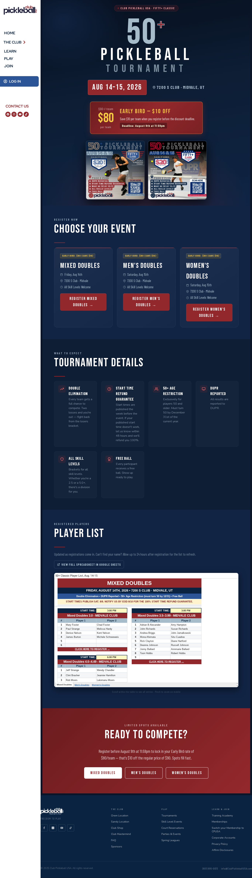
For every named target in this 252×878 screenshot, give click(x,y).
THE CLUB (13, 42)
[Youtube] (20, 114)
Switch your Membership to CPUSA (228, 829)
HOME (9, 33)
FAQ (113, 840)
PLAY (8, 58)
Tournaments (169, 815)
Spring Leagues (170, 840)
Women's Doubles (187, 773)
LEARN (10, 51)
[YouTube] (61, 827)
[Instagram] (14, 114)
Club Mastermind (121, 834)
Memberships (219, 821)
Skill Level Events (171, 821)
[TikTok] (70, 827)
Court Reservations (172, 828)
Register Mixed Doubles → (83, 301)
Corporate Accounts (223, 837)
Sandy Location (120, 821)
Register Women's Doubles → (209, 312)
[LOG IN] (5, 81)
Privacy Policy (220, 844)
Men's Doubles (143, 773)
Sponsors (116, 846)
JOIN (8, 66)
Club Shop (117, 828)
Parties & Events (171, 834)
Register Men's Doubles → (146, 301)
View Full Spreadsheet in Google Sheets (91, 564)
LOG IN (15, 81)
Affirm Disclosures (222, 850)
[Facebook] (8, 114)
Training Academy (222, 815)
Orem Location (119, 815)
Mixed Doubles (102, 773)
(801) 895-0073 (210, 868)
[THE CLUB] (24, 42)
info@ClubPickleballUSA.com (236, 868)
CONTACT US (17, 106)
